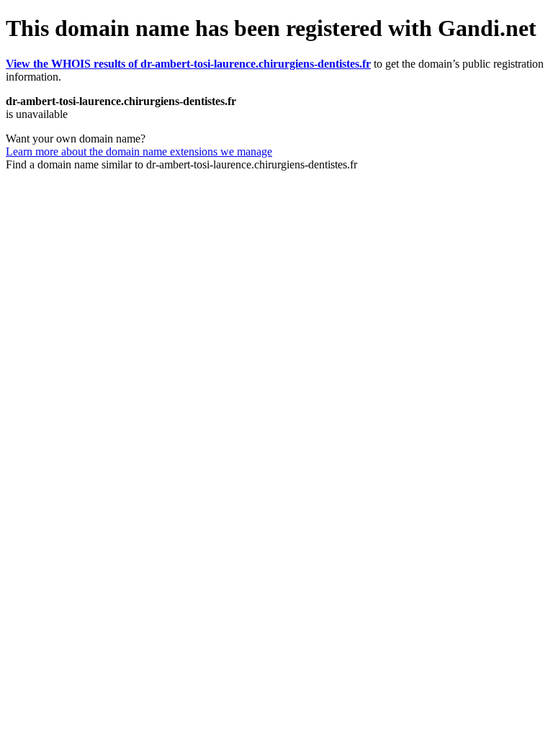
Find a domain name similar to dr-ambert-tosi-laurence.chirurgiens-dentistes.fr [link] (181, 164)
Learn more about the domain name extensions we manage (139, 151)
